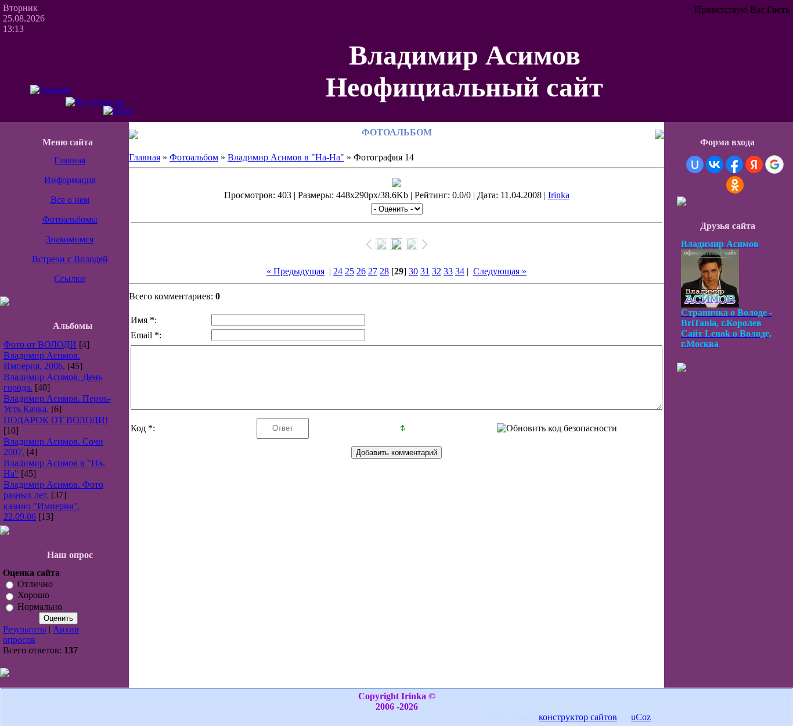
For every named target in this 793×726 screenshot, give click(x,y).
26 (361, 271)
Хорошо (33, 595)
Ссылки (69, 279)
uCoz (641, 717)
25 (349, 271)
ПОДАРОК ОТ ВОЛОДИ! (55, 420)
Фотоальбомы (70, 219)
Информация (70, 180)
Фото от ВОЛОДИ (40, 344)
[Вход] (117, 111)
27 (372, 271)
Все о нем (70, 200)
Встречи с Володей (70, 259)
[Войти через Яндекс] (754, 164)
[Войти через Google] (774, 164)
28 (384, 271)
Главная (69, 160)
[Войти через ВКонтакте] (714, 164)
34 (459, 271)
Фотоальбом (194, 157)
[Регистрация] (95, 102)
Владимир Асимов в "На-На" (286, 157)
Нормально (39, 606)
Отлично (35, 584)
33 (448, 271)
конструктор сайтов (578, 717)
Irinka (558, 195)
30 (413, 271)
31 (425, 271)
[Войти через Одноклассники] (735, 185)
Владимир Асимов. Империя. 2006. (41, 361)
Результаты (24, 629)
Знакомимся (69, 239)
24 (338, 271)
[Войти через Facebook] (734, 164)
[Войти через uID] (695, 164)
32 (436, 271)
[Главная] (50, 90)
